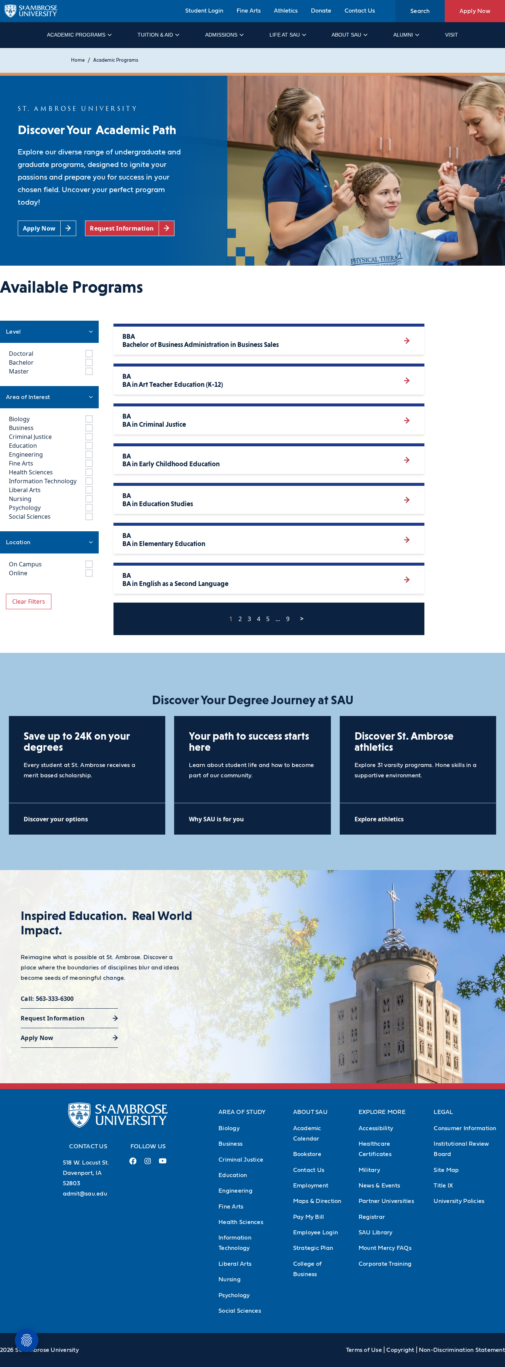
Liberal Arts (234, 1264)
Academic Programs (76, 35)
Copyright (400, 1350)
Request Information (53, 1018)
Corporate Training (385, 1264)
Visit (451, 35)
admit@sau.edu (85, 1194)
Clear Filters (28, 601)
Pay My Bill (308, 1217)
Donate (321, 11)
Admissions (221, 35)
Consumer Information (465, 1128)
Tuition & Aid (155, 35)
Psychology (234, 1295)
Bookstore (307, 1154)
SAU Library (376, 1232)
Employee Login (315, 1232)
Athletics (286, 11)
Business (230, 1144)
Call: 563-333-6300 (47, 999)
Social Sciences (239, 1311)
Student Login (204, 11)
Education (232, 1175)
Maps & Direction (317, 1201)
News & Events (379, 1186)
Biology (229, 1128)
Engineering (235, 1191)
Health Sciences (240, 1222)
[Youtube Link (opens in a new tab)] (162, 1163)
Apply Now (475, 11)
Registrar (372, 1217)
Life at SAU (285, 35)
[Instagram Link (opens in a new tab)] (148, 1164)
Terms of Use (364, 1350)
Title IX (443, 1186)
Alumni (403, 35)
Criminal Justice (240, 1160)
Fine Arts (249, 11)
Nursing (229, 1279)
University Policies (459, 1201)
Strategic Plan (313, 1248)
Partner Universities (386, 1201)
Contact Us (360, 11)
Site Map (446, 1170)
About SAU (346, 35)
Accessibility (376, 1128)
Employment (311, 1186)
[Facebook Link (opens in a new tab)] (133, 1164)
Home (78, 60)
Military (369, 1170)
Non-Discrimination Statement (462, 1350)
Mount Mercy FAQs (385, 1248)
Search (420, 11)
